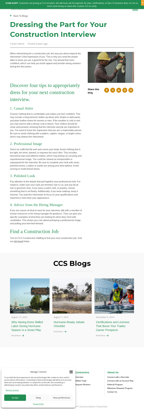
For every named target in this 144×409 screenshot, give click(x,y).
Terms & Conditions (87, 406)
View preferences (61, 397)
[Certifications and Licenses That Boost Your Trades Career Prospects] (114, 297)
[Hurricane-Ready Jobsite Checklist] (72, 297)
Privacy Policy (38, 404)
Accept (15, 397)
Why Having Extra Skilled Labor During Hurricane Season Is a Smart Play (27, 326)
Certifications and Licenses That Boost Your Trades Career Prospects (112, 326)
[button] (71, 371)
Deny (38, 397)
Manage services (12, 390)
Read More (16, 335)
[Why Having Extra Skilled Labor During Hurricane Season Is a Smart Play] (30, 297)
